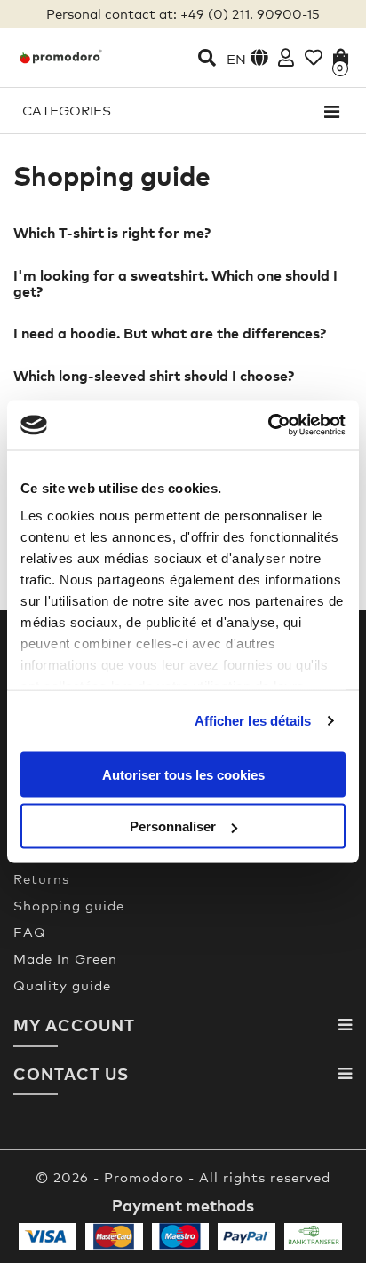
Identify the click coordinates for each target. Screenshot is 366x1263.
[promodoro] (60, 56)
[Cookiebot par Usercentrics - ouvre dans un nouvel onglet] (268, 425)
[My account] (286, 57)
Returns (41, 878)
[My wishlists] (313, 57)
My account (74, 1024)
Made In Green (65, 958)
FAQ (29, 932)
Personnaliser (173, 826)
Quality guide (62, 985)
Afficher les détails (253, 720)
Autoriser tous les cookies (183, 774)
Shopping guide (68, 905)
